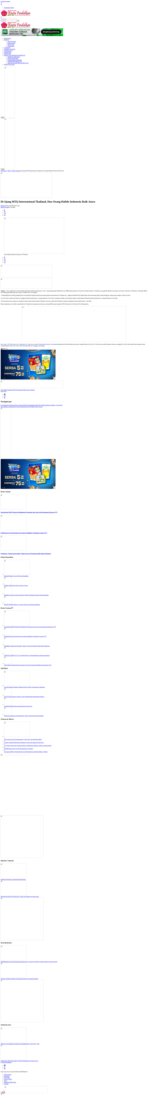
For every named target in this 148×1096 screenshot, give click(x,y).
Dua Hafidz (4, 390)
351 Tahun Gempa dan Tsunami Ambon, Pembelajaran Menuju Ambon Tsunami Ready (28, 745)
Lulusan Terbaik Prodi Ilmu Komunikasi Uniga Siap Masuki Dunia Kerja (24, 742)
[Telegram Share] (4, 213)
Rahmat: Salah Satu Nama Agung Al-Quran (16, 585)
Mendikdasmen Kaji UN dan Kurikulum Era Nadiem (18, 748)
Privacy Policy (8, 1079)
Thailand (32, 390)
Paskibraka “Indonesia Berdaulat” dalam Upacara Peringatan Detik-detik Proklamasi (26, 553)
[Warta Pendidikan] (16, 15)
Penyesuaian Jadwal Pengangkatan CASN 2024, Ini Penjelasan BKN (23, 739)
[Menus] (1, 3)
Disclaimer (7, 1077)
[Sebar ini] (4, 210)
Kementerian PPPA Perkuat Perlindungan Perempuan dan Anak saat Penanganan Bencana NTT (29, 512)
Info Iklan (6, 1076)
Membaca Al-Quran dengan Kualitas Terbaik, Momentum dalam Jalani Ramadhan (26, 595)
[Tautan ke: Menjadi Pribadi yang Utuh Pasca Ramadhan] (17, 574)
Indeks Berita (7, 1074)
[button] (18, 21)
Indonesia (10, 390)
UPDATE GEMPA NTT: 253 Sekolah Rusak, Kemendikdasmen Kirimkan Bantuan (27, 655)
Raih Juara (26, 390)
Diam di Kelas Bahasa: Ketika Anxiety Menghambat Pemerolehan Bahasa (24, 696)
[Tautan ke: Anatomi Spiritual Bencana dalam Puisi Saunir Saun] (8, 704)
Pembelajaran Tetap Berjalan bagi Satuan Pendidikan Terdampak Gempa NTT (24, 533)
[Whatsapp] (4, 215)
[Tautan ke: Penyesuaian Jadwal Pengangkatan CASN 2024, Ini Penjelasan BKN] (17, 736)
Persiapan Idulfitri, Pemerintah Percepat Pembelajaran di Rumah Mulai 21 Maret (25, 751)
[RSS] (4, 398)
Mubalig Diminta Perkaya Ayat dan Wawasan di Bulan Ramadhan (22, 604)
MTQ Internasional (18, 390)
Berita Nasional (5, 207)
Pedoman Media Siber (10, 1082)
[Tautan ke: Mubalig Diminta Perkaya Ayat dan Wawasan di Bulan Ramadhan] (8, 603)
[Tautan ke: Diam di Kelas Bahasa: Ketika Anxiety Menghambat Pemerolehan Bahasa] (8, 695)
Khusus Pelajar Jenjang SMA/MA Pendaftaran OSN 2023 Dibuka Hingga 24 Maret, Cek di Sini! (31, 405)
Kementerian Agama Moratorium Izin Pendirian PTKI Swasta (21, 406)
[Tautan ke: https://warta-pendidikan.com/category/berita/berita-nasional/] (12, 608)
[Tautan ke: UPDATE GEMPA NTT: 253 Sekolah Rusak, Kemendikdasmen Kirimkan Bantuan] (8, 654)
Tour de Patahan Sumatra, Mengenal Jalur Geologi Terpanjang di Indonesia (24, 687)
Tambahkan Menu (9, 7)
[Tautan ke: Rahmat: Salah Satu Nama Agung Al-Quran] (8, 584)
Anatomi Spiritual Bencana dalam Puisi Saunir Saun (18, 706)
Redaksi (6, 1084)
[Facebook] (4, 394)
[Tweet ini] (4, 212)
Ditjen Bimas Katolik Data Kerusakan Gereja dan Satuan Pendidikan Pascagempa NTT (27, 665)
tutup (2, 117)
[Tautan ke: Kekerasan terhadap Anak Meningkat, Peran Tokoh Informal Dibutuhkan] (8, 714)
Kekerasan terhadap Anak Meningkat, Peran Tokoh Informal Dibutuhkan (24, 716)
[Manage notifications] (3, 1092)
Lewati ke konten (5, 1)
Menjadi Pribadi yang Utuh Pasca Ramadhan (16, 576)
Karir (5, 1081)
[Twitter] (4, 396)
